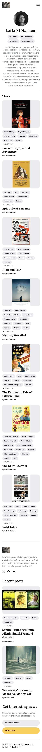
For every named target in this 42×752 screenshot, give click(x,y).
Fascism (31, 450)
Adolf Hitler (20, 450)
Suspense (18, 323)
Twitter (14, 41)
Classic (6, 381)
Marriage (7, 323)
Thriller (26, 328)
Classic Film (8, 445)
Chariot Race (23, 197)
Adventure (33, 136)
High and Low (9, 249)
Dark (28, 323)
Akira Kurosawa (23, 249)
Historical (25, 192)
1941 (19, 376)
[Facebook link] (8, 571)
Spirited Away (9, 132)
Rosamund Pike (9, 319)
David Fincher (20, 311)
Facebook (27, 36)
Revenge (33, 511)
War (15, 458)
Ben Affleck (28, 315)
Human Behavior (10, 515)
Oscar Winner (9, 197)
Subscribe (10, 730)
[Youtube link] (14, 571)
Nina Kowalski (9, 641)
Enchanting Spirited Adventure (16, 149)
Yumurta (25, 618)
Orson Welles (30, 376)
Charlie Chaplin (27, 437)
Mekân (34, 618)
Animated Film (9, 136)
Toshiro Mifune (9, 258)
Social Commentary (24, 445)
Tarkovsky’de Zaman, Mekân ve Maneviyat (17, 692)
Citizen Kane (8, 376)
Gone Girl (7, 311)
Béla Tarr (19, 678)
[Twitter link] (3, 571)
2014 (17, 507)
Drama (18, 201)
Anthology (22, 511)
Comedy (25, 454)
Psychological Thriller (11, 315)
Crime (21, 258)
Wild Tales (8, 507)
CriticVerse (13, 744)
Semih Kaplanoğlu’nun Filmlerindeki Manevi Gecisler (18, 633)
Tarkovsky (7, 678)
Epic (16, 192)
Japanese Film (9, 254)
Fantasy (22, 136)
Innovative (27, 381)
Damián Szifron (29, 507)
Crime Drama (24, 254)
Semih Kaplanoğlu (10, 618)
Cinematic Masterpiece (12, 385)
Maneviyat (8, 622)
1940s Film (8, 450)
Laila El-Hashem (10, 155)
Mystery (7, 262)
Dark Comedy (9, 511)
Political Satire (26, 441)
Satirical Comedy (10, 441)
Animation (8, 141)
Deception (23, 319)
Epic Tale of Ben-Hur (16, 208)
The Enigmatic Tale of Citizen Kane (17, 394)
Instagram (28, 41)
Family (18, 141)
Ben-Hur (7, 192)
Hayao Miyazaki (23, 132)
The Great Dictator (11, 437)
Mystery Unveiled (14, 335)
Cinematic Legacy (10, 454)
